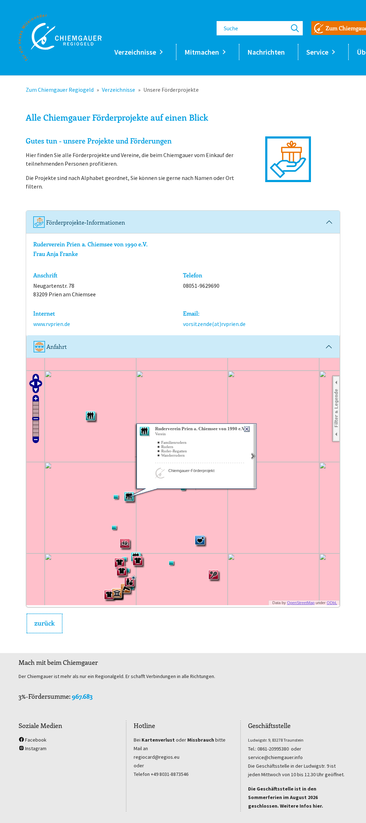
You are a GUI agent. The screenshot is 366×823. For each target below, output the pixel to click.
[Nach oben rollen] (350, 807)
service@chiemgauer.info (275, 757)
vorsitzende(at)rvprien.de (214, 323)
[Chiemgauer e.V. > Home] (60, 37)
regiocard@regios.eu (156, 757)
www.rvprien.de (51, 323)
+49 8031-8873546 (169, 774)
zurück (44, 623)
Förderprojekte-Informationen (85, 222)
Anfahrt (56, 346)
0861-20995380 (273, 749)
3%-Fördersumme (44, 696)
